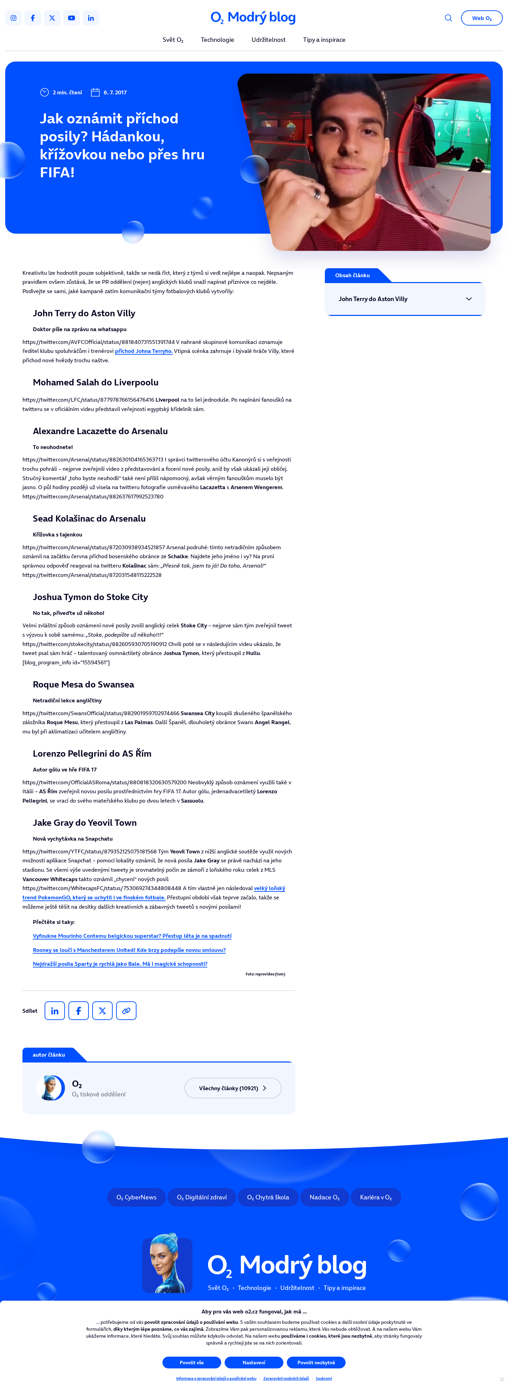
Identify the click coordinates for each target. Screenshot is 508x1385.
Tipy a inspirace (324, 40)
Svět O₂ (173, 40)
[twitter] (52, 18)
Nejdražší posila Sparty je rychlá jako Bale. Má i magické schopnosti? (120, 963)
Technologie (217, 40)
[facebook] (33, 18)
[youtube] (71, 18)
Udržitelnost (269, 40)
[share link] (126, 1010)
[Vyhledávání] (448, 18)
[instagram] (13, 18)
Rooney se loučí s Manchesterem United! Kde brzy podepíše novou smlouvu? (129, 950)
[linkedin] (91, 18)
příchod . (144, 351)
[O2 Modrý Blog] (254, 18)
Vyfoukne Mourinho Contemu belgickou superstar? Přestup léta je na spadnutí (132, 935)
